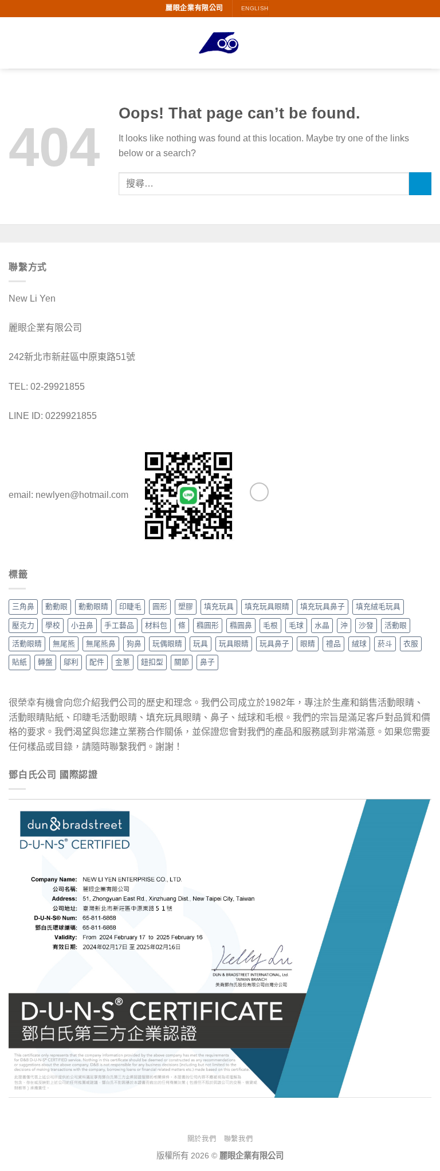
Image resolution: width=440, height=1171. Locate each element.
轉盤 (45, 662)
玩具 (200, 643)
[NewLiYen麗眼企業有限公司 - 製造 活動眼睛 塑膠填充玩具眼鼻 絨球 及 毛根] (220, 43)
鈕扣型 (152, 662)
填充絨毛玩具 (378, 606)
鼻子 (207, 662)
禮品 (333, 643)
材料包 (156, 625)
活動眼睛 (27, 643)
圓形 (159, 606)
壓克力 (23, 625)
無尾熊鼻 (101, 643)
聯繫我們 (238, 1139)
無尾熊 (64, 643)
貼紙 (19, 662)
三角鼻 (23, 606)
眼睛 (307, 643)
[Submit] (420, 183)
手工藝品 (119, 625)
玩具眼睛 (234, 643)
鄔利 (71, 662)
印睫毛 (130, 606)
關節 (181, 662)
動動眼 (56, 606)
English (254, 8)
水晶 (322, 625)
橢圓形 (208, 625)
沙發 (366, 625)
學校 (52, 625)
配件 (96, 662)
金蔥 (122, 662)
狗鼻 (134, 643)
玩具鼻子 (274, 643)
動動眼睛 (93, 606)
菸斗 (385, 643)
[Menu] (15, 43)
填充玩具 (219, 606)
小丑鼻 (82, 625)
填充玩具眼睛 (267, 606)
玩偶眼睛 (167, 643)
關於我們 (201, 1139)
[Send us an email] (259, 491)
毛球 (296, 625)
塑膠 (185, 606)
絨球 (359, 643)
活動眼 (395, 625)
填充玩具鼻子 (322, 606)
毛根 (270, 625)
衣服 (410, 643)
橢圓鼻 (241, 625)
